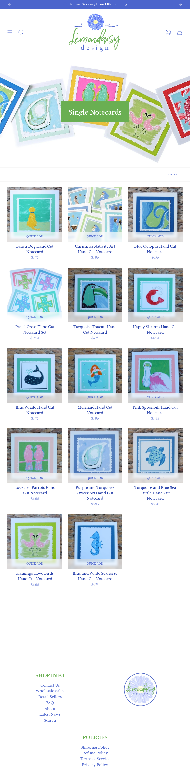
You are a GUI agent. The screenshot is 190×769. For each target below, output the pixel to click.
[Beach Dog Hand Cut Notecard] (34, 214)
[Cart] (179, 32)
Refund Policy (95, 753)
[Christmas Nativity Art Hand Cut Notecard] (95, 214)
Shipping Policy (95, 747)
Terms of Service (95, 759)
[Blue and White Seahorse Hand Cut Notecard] (95, 541)
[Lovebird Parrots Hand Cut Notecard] (34, 455)
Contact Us (50, 685)
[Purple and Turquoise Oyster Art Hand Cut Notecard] (95, 455)
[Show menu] (10, 32)
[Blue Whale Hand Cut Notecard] (34, 375)
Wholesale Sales (50, 691)
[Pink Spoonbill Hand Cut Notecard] (155, 375)
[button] (21, 32)
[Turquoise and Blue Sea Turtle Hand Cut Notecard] (155, 455)
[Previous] (9, 4)
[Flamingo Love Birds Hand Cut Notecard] (34, 541)
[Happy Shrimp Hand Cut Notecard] (155, 295)
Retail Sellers (50, 697)
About (50, 709)
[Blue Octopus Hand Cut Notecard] (155, 214)
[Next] (180, 4)
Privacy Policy (95, 765)
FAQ (50, 703)
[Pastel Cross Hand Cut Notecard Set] (34, 295)
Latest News (49, 714)
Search (50, 720)
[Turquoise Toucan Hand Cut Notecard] (95, 295)
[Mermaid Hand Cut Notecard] (95, 375)
